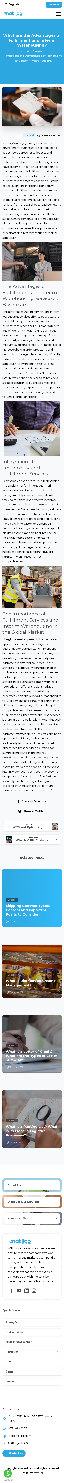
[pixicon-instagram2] (34, 1291)
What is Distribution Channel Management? (31, 983)
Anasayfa (11, 1322)
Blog (8, 1361)
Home (25, 51)
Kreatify (38, 1472)
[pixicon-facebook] (11, 1291)
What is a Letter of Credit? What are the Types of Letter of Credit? (31, 1055)
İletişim (10, 1381)
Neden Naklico (15, 1332)
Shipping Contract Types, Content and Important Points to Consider (28, 910)
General (37, 51)
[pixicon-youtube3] (19, 1291)
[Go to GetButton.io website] (8, 1480)
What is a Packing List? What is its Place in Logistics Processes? (31, 1130)
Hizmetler (12, 1351)
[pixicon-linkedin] (26, 1291)
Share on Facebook (34, 801)
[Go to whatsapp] (8, 1473)
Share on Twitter (33, 811)
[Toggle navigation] (58, 14)
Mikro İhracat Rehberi (19, 1341)
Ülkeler (10, 1371)
